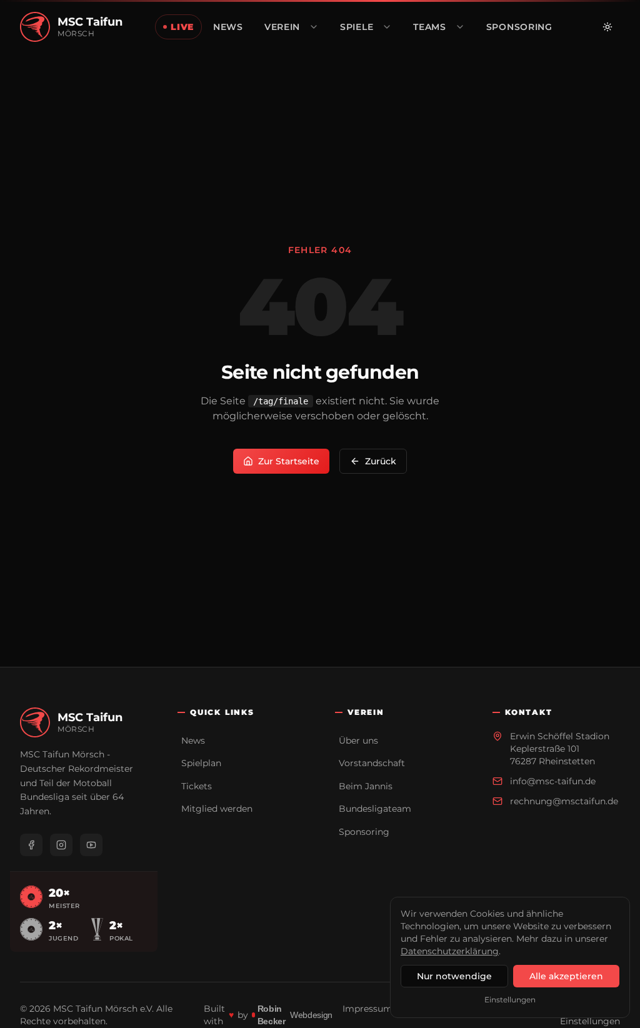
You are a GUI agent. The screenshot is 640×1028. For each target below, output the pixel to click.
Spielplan (201, 763)
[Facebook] (31, 845)
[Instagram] (61, 845)
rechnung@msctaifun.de (564, 801)
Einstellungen (510, 999)
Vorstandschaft (372, 763)
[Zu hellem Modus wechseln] (607, 26)
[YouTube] (91, 845)
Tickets (196, 786)
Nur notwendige (454, 976)
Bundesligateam (375, 808)
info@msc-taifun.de (553, 781)
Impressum (367, 1008)
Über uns (358, 740)
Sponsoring (364, 831)
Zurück (380, 461)
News (193, 740)
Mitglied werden (216, 808)
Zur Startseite (288, 461)
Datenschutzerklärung (450, 951)
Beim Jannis (365, 786)
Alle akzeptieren (566, 976)
